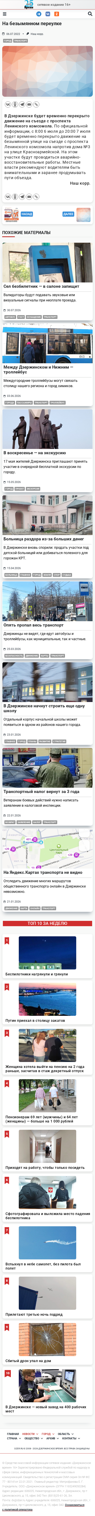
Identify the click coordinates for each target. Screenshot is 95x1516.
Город (7, 41)
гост (21, 317)
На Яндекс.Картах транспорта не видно (43, 872)
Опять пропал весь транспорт (34, 625)
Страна (12, 1438)
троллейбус (57, 402)
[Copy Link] (36, 104)
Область (64, 1434)
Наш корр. (37, 34)
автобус (10, 317)
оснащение (34, 317)
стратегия (59, 741)
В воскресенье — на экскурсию (35, 452)
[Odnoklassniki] (15, 104)
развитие (44, 741)
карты (44, 656)
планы (32, 741)
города (9, 402)
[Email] (29, 104)
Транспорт (20, 41)
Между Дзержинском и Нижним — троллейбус (38, 370)
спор (57, 575)
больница (11, 575)
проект (19, 489)
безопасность (14, 656)
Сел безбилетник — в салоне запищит (41, 286)
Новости (28, 1434)
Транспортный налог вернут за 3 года (41, 791)
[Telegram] (22, 104)
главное (25, 575)
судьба (67, 575)
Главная (13, 1434)
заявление (23, 822)
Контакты (69, 1438)
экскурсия (33, 489)
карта (24, 908)
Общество (32, 1438)
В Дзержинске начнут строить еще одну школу (44, 708)
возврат (10, 822)
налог (37, 822)
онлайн (35, 908)
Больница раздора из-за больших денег (44, 538)
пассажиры (24, 402)
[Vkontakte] (8, 104)
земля (47, 575)
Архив (50, 1438)
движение (32, 656)
